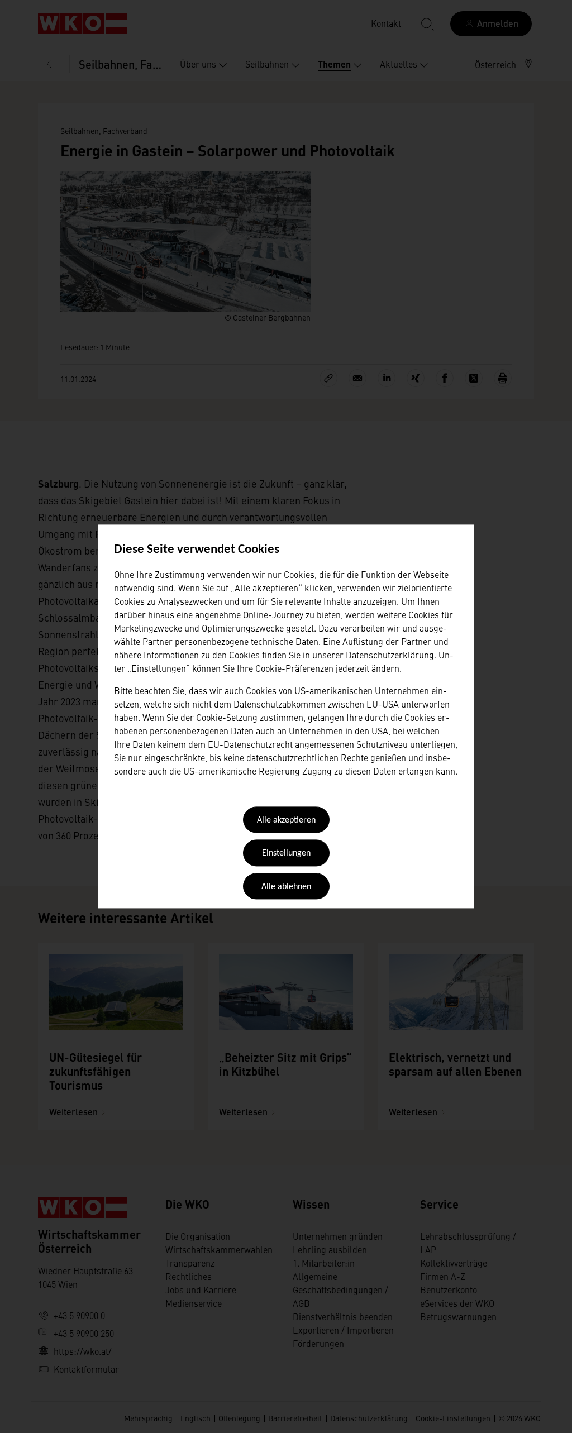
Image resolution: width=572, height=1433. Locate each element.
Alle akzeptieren (286, 820)
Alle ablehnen (286, 886)
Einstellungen (286, 853)
